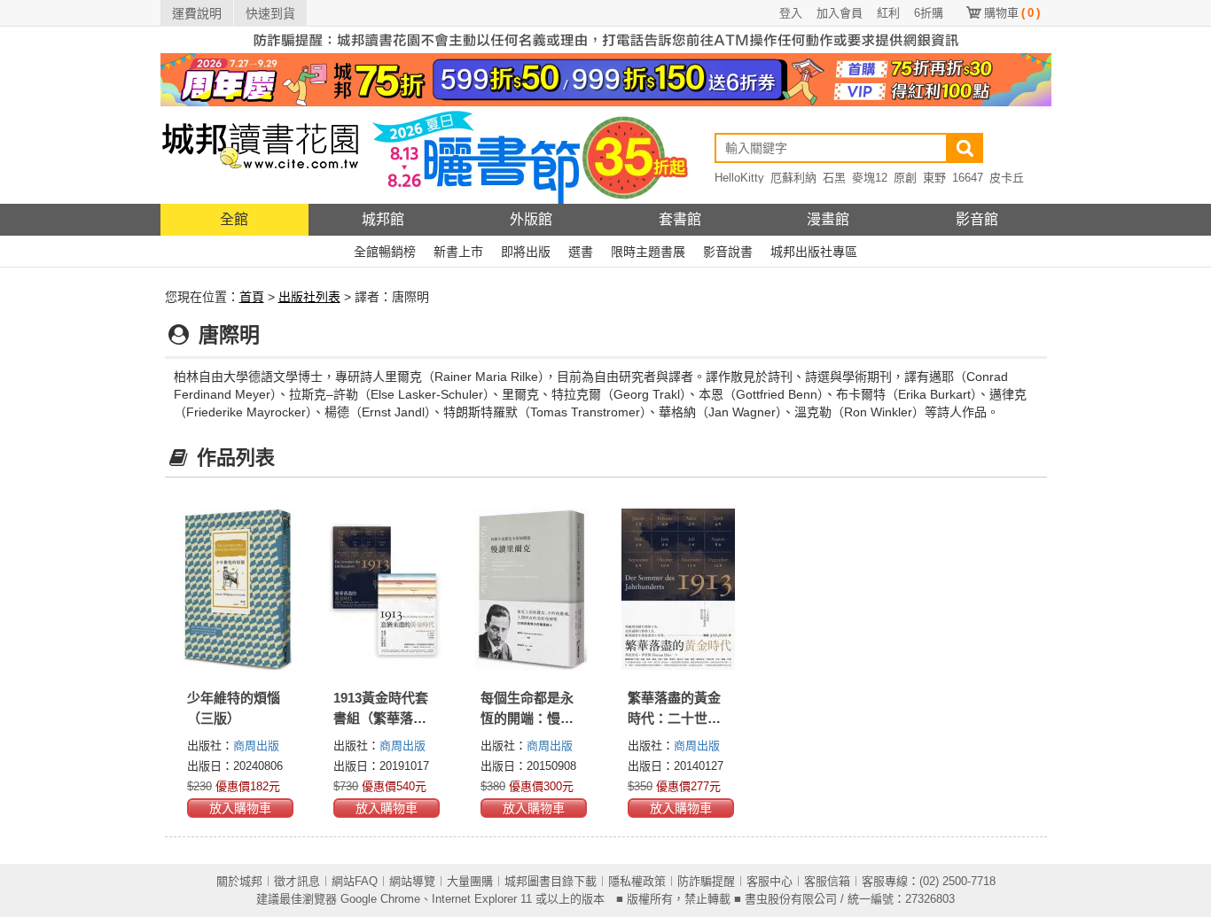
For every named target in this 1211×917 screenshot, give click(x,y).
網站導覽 (412, 881)
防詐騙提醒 (706, 881)
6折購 (928, 12)
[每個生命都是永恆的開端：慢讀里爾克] (532, 589)
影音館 (977, 219)
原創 (905, 177)
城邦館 (383, 219)
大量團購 (470, 881)
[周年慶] (605, 79)
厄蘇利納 (793, 177)
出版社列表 (309, 297)
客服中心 (769, 881)
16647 (967, 177)
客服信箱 (827, 881)
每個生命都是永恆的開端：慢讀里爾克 (527, 718)
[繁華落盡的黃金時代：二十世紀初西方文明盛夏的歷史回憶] (679, 589)
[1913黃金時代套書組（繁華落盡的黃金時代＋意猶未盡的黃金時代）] (384, 589)
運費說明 (197, 13)
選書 (580, 252)
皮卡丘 (1006, 177)
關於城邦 (239, 881)
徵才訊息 (297, 881)
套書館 (680, 219)
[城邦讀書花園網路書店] (260, 154)
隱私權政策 (637, 881)
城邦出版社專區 (813, 252)
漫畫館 (828, 219)
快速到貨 (270, 13)
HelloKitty (739, 177)
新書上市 (458, 252)
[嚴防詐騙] (605, 39)
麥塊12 (869, 177)
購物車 (1012, 12)
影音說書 (728, 252)
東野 (934, 177)
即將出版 (526, 252)
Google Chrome (380, 898)
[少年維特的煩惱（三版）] (238, 589)
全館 (234, 219)
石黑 (834, 177)
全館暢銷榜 (385, 252)
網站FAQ (355, 881)
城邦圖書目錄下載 (550, 881)
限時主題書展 (648, 252)
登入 (790, 12)
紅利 (888, 12)
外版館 (531, 219)
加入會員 (839, 12)
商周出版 (256, 745)
